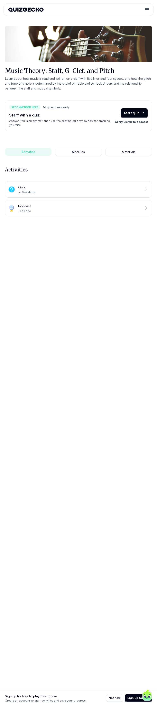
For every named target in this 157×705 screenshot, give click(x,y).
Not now (114, 697)
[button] (78, 189)
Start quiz (131, 113)
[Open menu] (147, 10)
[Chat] (147, 695)
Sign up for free (138, 697)
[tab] (28, 152)
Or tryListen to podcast (131, 121)
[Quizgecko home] (26, 10)
